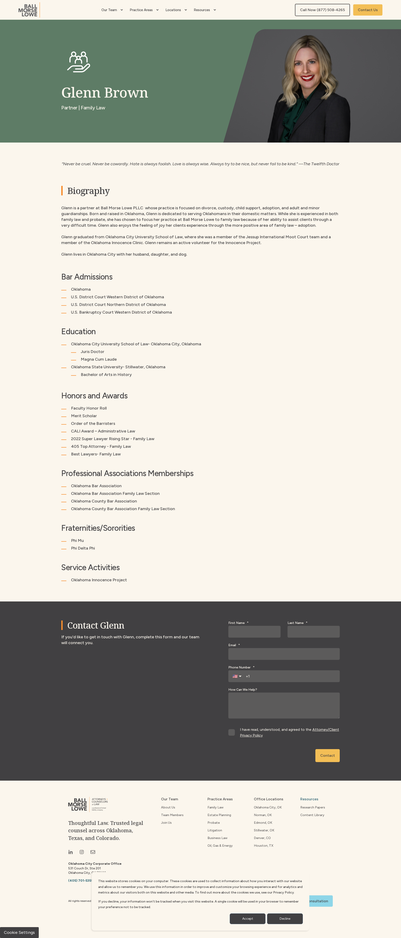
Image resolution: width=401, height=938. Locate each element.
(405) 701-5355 (80, 881)
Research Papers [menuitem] (312, 807)
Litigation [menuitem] (214, 830)
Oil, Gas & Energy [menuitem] (220, 846)
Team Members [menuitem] (172, 815)
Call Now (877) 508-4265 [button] (322, 10)
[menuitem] (121, 10)
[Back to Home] (29, 10)
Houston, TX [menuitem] (263, 846)
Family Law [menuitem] (215, 807)
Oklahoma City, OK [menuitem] (268, 807)
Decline (285, 919)
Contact (327, 755)
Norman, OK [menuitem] (263, 815)
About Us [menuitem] (168, 807)
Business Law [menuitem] (217, 838)
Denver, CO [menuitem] (262, 838)
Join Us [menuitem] (166, 823)
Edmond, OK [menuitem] (263, 823)
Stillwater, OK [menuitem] (264, 830)
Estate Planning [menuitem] (219, 815)
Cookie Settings (19, 932)
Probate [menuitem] (213, 823)
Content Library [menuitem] (312, 815)
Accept (247, 919)
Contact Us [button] (368, 10)
